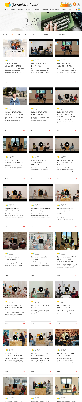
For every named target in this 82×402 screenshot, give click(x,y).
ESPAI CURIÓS (61, 34)
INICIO (5, 34)
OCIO (53, 34)
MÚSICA (32, 34)
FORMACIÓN (46, 34)
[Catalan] (76, 9)
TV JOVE (12, 34)
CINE (25, 34)
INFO (38, 34)
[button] (76, 34)
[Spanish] (79, 9)
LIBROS (19, 34)
